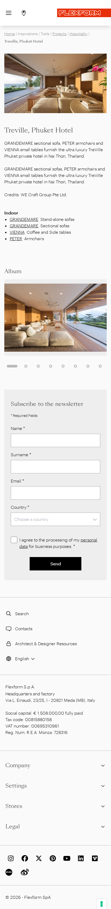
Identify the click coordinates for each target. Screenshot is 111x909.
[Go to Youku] (9, 872)
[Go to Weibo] (23, 872)
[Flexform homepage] (84, 13)
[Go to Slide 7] (88, 366)
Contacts (23, 628)
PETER (16, 238)
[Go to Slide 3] (38, 366)
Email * (17, 480)
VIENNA (17, 232)
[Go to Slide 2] (26, 366)
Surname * (21, 454)
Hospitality (79, 33)
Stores (13, 806)
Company (17, 765)
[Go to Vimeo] (93, 858)
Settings (16, 786)
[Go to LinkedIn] (79, 858)
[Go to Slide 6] (75, 366)
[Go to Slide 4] (50, 366)
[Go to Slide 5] (63, 366)
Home (9, 33)
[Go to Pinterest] (51, 858)
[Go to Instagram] (9, 858)
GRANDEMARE (24, 219)
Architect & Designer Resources (46, 643)
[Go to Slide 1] (12, 366)
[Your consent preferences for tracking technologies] (101, 904)
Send (55, 563)
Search (22, 613)
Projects (60, 33)
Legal (12, 826)
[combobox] (55, 519)
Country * (20, 507)
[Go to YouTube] (65, 858)
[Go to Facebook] (23, 858)
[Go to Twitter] (37, 858)
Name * (18, 428)
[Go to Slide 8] (100, 366)
